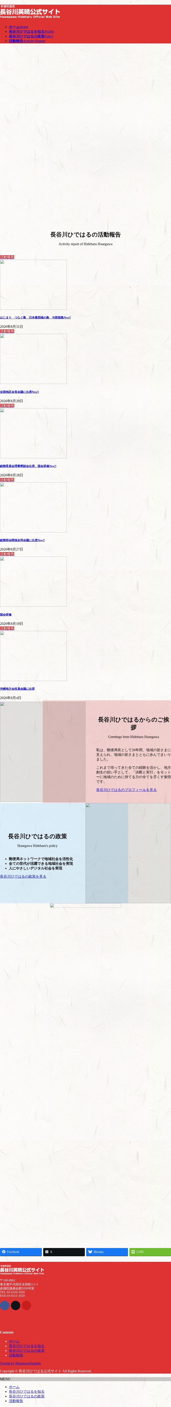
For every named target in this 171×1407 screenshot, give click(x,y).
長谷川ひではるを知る (27, 1346)
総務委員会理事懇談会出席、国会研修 (28, 466)
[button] (133, 790)
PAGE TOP (163, 1360)
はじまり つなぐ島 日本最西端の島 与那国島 (35, 317)
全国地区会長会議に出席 (19, 392)
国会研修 (6, 614)
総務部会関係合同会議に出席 (22, 540)
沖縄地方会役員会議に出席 (17, 688)
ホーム (14, 1341)
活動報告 (16, 1355)
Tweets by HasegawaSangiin (20, 1363)
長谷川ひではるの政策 (27, 1350)
